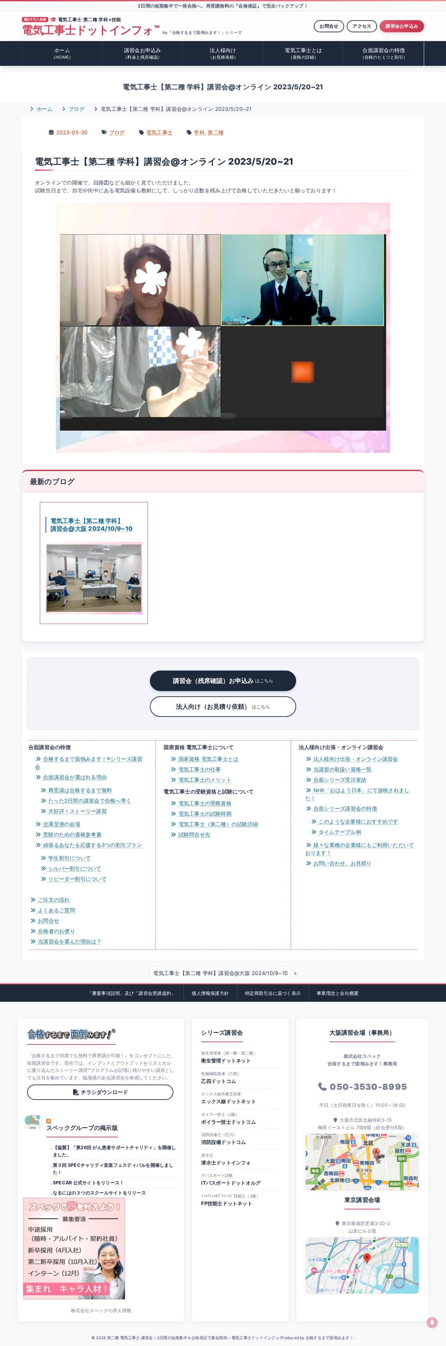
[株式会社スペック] (32, 1122)
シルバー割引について (74, 868)
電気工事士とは (303, 53)
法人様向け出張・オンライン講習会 (355, 759)
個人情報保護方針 (210, 993)
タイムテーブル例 (339, 832)
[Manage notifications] (432, 1322)
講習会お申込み (402, 26)
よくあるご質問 (55, 910)
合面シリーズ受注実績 (339, 780)
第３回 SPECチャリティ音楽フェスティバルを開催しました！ (113, 1168)
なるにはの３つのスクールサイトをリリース (99, 1192)
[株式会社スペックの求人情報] (101, 1248)
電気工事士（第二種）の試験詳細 (217, 824)
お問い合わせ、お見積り (342, 863)
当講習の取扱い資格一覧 (342, 769)
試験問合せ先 (193, 834)
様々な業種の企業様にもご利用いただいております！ (359, 849)
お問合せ (329, 26)
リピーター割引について (77, 879)
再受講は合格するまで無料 (79, 790)
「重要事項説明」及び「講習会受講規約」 (132, 993)
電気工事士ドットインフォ (90, 30)
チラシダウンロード (104, 1092)
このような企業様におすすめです (357, 821)
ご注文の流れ (53, 899)
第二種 (216, 132)
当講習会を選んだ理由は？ (69, 941)
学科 (199, 132)
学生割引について (69, 858)
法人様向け (223, 53)
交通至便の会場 (60, 824)
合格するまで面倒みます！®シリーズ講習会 (88, 763)
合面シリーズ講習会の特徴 (344, 808)
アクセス (362, 26)
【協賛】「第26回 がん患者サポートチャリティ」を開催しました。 (114, 1151)
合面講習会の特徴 (384, 53)
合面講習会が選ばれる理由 (74, 777)
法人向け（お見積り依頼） (223, 706)
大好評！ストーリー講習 (77, 811)
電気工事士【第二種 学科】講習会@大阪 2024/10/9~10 (92, 524)
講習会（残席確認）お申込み (223, 681)
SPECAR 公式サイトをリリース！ (88, 1182)
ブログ (76, 109)
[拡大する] (381, 219)
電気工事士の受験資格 (204, 803)
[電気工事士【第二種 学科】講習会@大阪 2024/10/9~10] (93, 578)
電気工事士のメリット (204, 780)
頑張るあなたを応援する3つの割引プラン (91, 845)
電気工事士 (159, 132)
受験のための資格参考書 (71, 834)
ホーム (62, 53)
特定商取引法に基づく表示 (273, 993)
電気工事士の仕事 (199, 769)
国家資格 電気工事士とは (207, 759)
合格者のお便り (55, 931)
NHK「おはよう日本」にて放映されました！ (357, 794)
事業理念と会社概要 (337, 993)
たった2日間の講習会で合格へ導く (89, 800)
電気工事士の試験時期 (204, 813)
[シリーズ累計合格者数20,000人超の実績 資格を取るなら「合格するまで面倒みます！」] (71, 1034)
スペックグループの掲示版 (82, 1127)
